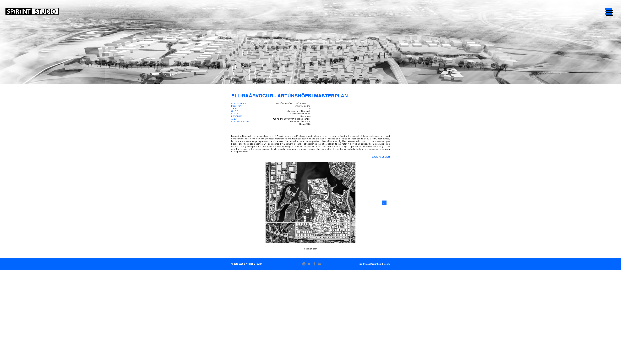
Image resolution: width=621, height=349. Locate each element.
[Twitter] (309, 264)
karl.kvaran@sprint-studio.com (374, 264)
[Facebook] (314, 264)
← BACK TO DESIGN (379, 156)
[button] (608, 11)
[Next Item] (384, 203)
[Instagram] (304, 264)
